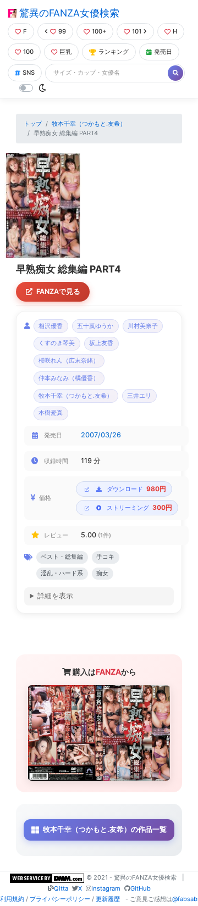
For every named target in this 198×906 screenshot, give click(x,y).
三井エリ (139, 395)
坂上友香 (101, 343)
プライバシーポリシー (60, 899)
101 (136, 31)
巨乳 (65, 51)
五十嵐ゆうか (95, 326)
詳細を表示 (55, 596)
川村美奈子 (143, 326)
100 (28, 51)
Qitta (61, 888)
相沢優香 (50, 326)
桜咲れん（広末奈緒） (68, 360)
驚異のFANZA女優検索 (67, 13)
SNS (29, 72)
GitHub (140, 888)
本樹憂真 (50, 412)
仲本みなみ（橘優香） (68, 378)
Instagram (105, 888)
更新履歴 (108, 899)
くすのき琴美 (56, 343)
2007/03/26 (101, 435)
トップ (33, 123)
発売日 (163, 51)
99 (62, 31)
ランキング (113, 51)
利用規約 (12, 899)
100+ (99, 31)
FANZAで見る (58, 291)
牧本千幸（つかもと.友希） (89, 123)
